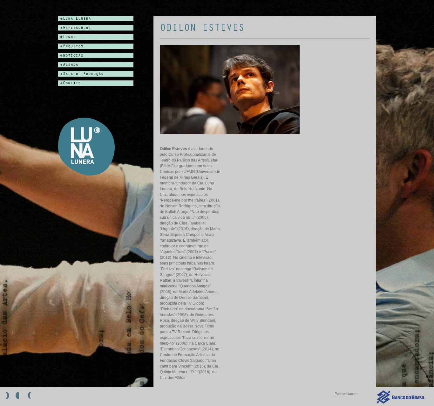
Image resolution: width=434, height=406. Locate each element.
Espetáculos (77, 27)
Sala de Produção (83, 74)
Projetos (73, 46)
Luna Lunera (77, 18)
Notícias (73, 55)
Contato (72, 83)
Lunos (69, 37)
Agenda (70, 64)
